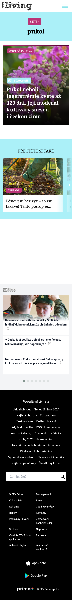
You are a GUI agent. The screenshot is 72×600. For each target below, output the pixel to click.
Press (39, 500)
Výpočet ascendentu (21, 457)
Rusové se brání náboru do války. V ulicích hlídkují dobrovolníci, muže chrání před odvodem (36, 322)
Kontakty (41, 512)
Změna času (24, 421)
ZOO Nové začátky (48, 427)
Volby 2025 (26, 439)
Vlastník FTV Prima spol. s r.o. (20, 537)
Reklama (14, 506)
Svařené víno (44, 439)
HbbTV (13, 512)
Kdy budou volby (22, 427)
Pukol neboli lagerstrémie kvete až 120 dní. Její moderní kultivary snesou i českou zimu (34, 103)
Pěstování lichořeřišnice (36, 451)
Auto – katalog (21, 433)
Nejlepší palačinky (23, 463)
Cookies (13, 529)
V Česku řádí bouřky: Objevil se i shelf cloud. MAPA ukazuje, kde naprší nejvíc (33, 341)
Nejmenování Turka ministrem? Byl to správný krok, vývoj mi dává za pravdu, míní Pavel (34, 361)
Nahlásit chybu (17, 545)
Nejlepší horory (26, 415)
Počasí (51, 421)
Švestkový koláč (50, 463)
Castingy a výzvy (45, 506)
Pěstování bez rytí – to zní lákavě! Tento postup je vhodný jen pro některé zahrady (29, 203)
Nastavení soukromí (41, 547)
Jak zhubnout (22, 409)
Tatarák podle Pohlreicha (28, 445)
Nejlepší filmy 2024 (46, 409)
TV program (48, 415)
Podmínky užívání (19, 518)
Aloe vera (54, 445)
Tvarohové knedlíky (51, 457)
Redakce (41, 535)
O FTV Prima (16, 494)
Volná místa (15, 500)
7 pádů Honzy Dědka (47, 433)
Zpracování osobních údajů (44, 520)
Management (43, 494)
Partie (40, 421)
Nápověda (41, 529)
